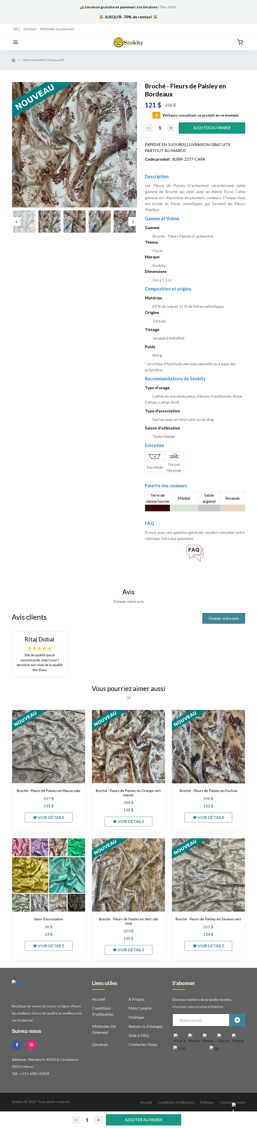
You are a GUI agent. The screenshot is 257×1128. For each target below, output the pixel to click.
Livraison (30, 29)
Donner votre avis (224, 618)
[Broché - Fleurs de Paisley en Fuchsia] (208, 746)
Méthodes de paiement (57, 29)
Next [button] (132, 221)
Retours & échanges (145, 1026)
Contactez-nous (142, 1044)
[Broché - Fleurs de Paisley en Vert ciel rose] (128, 875)
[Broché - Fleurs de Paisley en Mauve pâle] (48, 746)
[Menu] (15, 42)
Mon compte (140, 1008)
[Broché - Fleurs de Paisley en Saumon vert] (208, 875)
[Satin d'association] (48, 875)
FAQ (17, 29)
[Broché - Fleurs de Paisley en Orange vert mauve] (128, 746)
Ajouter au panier (212, 127)
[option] (74, 144)
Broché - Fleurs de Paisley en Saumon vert (208, 919)
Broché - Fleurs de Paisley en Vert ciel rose (128, 921)
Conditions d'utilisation (176, 1102)
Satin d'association (48, 919)
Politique (136, 1017)
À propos (136, 999)
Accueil (98, 999)
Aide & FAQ (138, 1035)
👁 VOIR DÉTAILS (48, 817)
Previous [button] (16, 221)
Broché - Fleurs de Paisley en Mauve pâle (48, 791)
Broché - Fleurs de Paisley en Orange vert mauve (128, 793)
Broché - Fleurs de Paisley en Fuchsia (208, 791)
